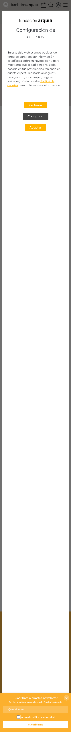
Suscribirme (35, 724)
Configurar (35, 116)
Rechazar (35, 105)
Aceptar (35, 127)
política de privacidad (43, 717)
